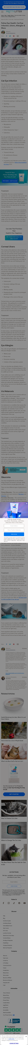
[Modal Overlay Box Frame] (14, 522)
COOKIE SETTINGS (14, 1043)
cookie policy (11, 1038)
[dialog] (14, 522)
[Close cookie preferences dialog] (26, 1036)
